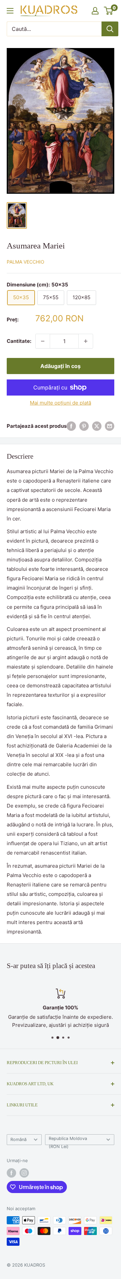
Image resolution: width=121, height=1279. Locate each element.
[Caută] (110, 28)
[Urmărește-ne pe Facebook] (11, 1173)
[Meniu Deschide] (10, 10)
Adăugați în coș (60, 366)
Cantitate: (19, 341)
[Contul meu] (95, 10)
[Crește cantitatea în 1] (86, 341)
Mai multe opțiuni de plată (60, 403)
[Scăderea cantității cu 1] (43, 341)
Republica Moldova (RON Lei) (68, 1140)
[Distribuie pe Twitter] (97, 426)
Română (18, 1139)
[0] (109, 11)
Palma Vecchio (25, 262)
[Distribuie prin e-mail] (109, 426)
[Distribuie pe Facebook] (71, 426)
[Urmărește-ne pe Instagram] (24, 1173)
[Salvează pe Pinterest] (84, 426)
